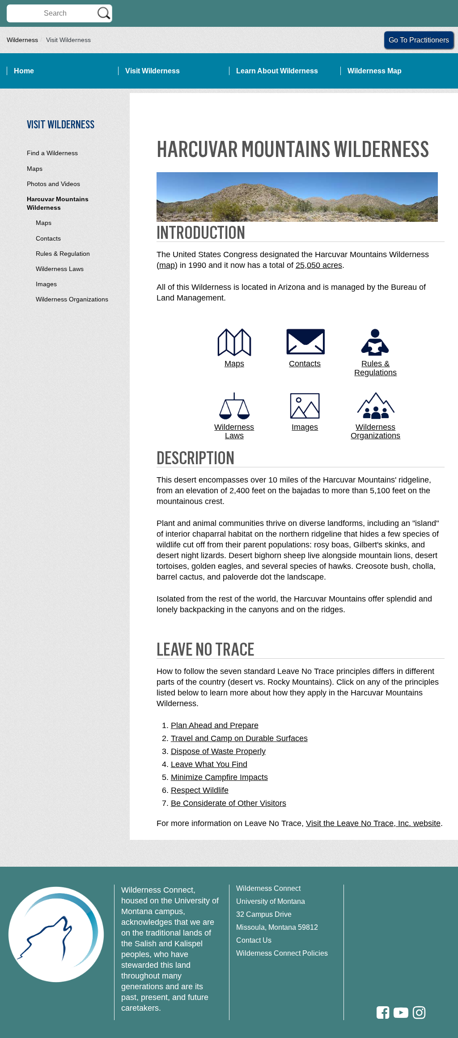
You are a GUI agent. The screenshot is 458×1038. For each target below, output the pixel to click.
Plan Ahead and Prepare (215, 725)
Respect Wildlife (200, 790)
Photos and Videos (53, 183)
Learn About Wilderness (277, 71)
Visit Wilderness (152, 71)
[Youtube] (401, 1012)
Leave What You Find (209, 764)
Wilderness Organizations (72, 299)
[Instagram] (419, 1012)
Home (24, 71)
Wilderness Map (375, 71)
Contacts (48, 238)
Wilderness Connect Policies (282, 953)
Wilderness (22, 39)
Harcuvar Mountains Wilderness (58, 203)
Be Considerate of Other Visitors (228, 803)
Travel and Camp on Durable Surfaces (239, 738)
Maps (34, 168)
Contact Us (253, 940)
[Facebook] (383, 1012)
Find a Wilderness (52, 153)
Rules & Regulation (63, 253)
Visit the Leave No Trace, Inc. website (373, 823)
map (167, 265)
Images (46, 284)
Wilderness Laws (60, 268)
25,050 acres (319, 265)
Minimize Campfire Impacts (219, 777)
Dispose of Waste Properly (218, 751)
